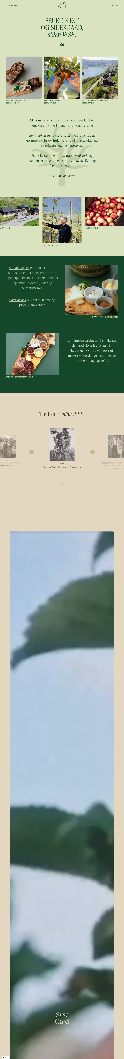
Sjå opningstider (111, 317)
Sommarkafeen (19, 268)
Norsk (4, 1057)
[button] (107, 5)
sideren (101, 346)
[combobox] (5, 1057)
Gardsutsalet (17, 300)
